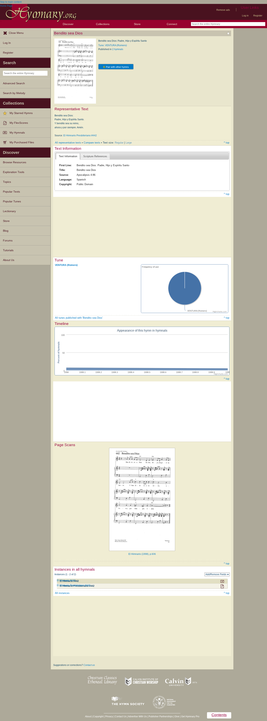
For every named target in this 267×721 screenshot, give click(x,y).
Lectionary (9, 211)
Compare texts (92, 142)
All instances (62, 593)
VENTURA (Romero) (66, 265)
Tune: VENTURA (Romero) (112, 45)
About (88, 716)
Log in (245, 15)
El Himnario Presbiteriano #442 (80, 135)
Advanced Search (14, 83)
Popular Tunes (12, 201)
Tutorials (8, 250)
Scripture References (95, 156)
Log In (7, 42)
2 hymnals (117, 49)
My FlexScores (19, 122)
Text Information (68, 156)
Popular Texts (11, 191)
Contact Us (120, 716)
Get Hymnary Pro (190, 716)
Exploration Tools (13, 172)
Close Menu (16, 32)
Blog (5, 230)
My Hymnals (17, 132)
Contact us (89, 665)
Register (257, 15)
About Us (8, 260)
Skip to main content (11, 2)
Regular (119, 142)
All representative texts (68, 142)
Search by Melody (14, 93)
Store (137, 24)
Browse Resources (14, 162)
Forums (8, 240)
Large (128, 142)
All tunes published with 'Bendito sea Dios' (79, 317)
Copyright (98, 716)
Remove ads (223, 10)
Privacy (109, 716)
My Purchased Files (22, 142)
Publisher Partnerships (161, 716)
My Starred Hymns (21, 113)
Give (177, 716)
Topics (7, 181)
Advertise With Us (137, 716)
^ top (226, 142)
